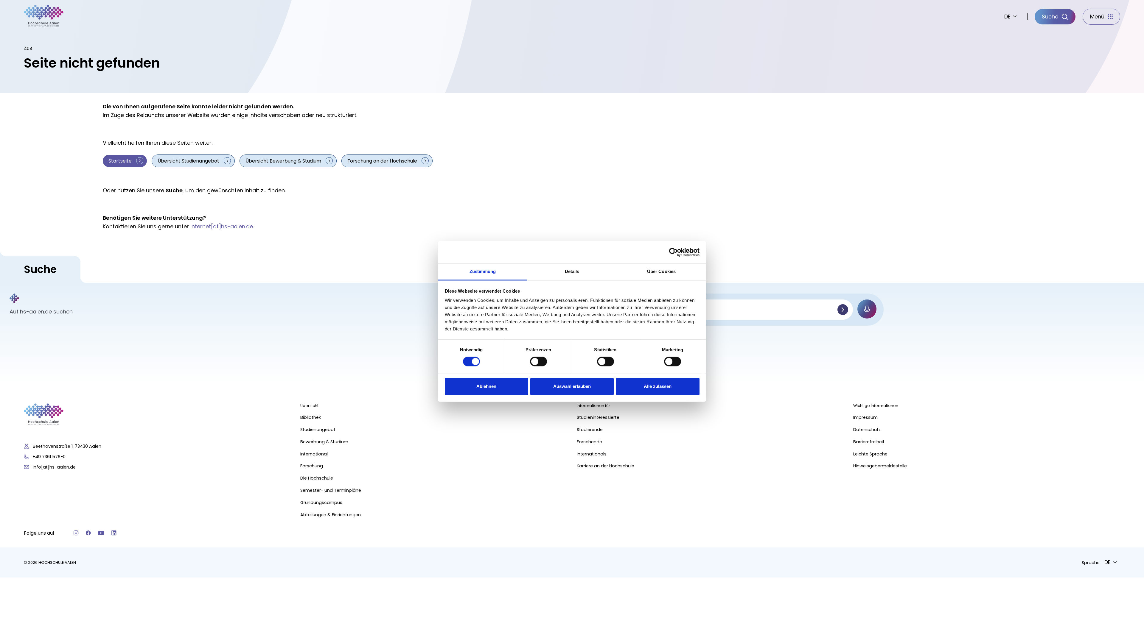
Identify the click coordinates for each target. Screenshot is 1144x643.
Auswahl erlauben (572, 386)
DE (1007, 16)
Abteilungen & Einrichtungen (330, 515)
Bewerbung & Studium (324, 442)
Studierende (590, 430)
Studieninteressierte (598, 417)
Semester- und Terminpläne (330, 490)
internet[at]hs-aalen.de (221, 226)
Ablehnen (486, 386)
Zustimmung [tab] (483, 271)
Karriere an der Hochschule (605, 466)
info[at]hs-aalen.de (54, 467)
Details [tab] (572, 271)
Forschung (311, 466)
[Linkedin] (114, 533)
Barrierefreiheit (869, 442)
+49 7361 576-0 (49, 457)
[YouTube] (101, 533)
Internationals (592, 454)
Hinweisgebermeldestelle (880, 466)
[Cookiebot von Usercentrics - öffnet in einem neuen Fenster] (673, 252)
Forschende (589, 442)
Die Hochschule (316, 478)
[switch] (538, 361)
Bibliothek (310, 417)
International (314, 454)
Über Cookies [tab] (661, 271)
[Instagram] (76, 533)
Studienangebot (317, 430)
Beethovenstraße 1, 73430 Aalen (67, 446)
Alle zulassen (658, 386)
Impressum (865, 417)
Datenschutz (867, 430)
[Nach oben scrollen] (1129, 541)
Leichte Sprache (870, 454)
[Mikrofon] (866, 309)
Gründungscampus (321, 502)
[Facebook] (88, 533)
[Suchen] (842, 309)
